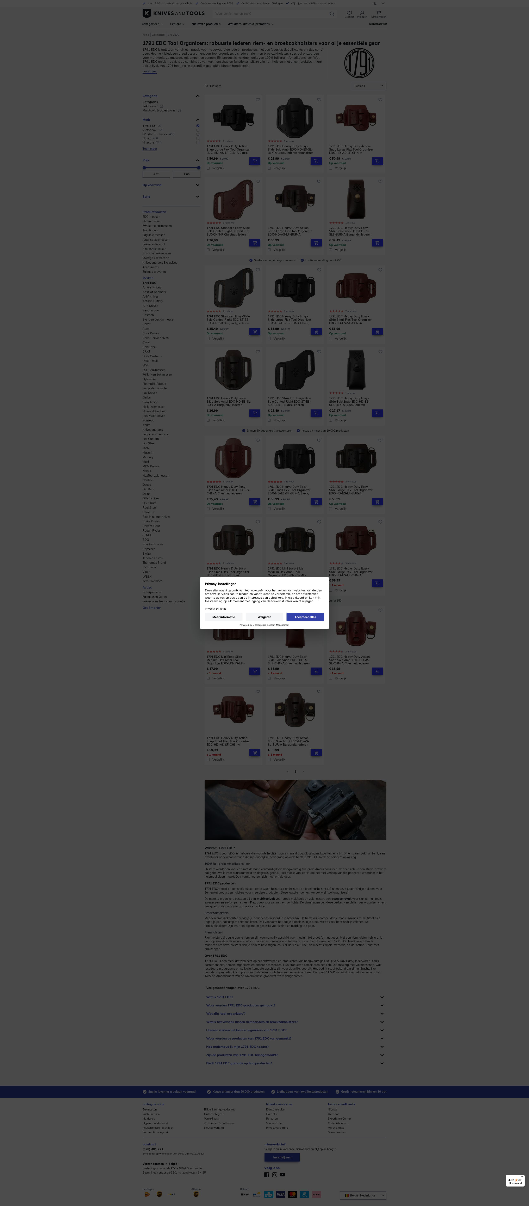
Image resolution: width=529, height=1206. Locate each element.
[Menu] (522, 1177)
